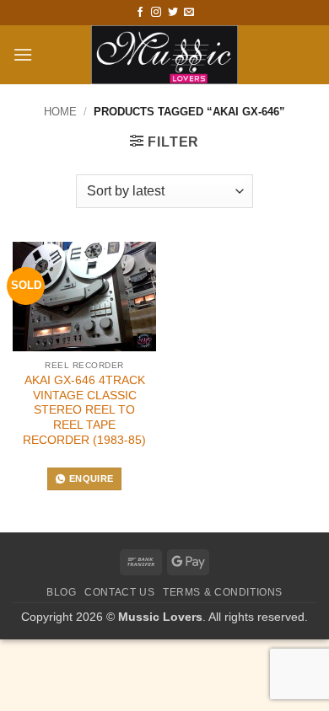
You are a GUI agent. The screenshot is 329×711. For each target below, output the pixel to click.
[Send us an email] (189, 13)
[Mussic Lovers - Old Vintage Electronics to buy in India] (165, 54)
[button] (23, 54)
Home (60, 111)
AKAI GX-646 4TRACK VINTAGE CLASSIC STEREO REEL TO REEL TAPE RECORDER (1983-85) (84, 410)
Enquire (91, 478)
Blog (61, 592)
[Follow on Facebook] (140, 13)
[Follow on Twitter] (173, 13)
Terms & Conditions (223, 592)
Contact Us (119, 592)
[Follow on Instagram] (156, 13)
